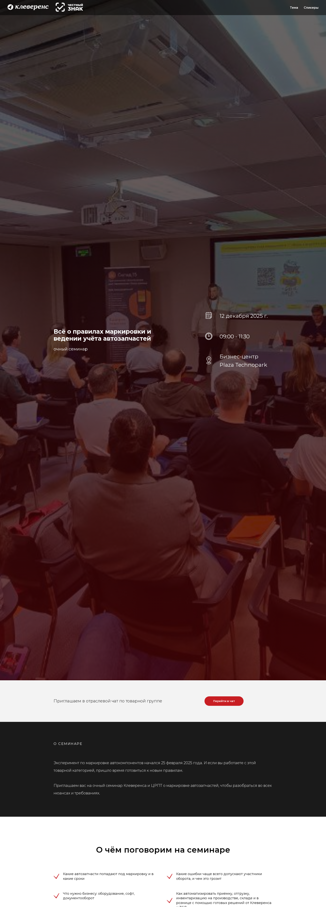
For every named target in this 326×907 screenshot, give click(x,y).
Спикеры (311, 7)
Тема (294, 7)
